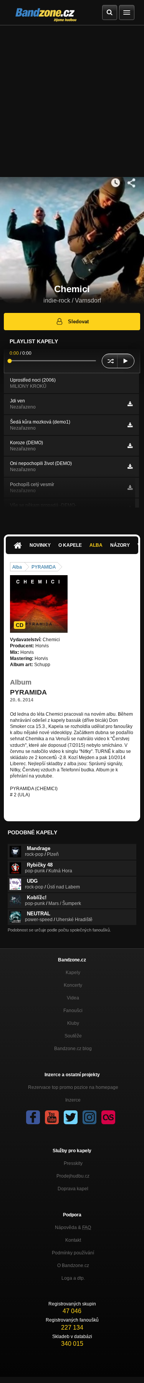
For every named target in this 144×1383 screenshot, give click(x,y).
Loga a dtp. (73, 1278)
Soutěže (73, 1036)
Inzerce (73, 1100)
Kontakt (73, 1240)
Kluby (73, 1023)
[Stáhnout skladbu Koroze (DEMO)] (130, 445)
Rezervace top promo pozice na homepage (73, 1087)
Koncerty (73, 985)
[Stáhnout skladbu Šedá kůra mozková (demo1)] (130, 425)
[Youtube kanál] (52, 1117)
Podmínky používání (73, 1253)
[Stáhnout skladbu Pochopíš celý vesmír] (130, 487)
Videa (73, 998)
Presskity (73, 1163)
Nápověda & (73, 1227)
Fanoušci (73, 1010)
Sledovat (78, 321)
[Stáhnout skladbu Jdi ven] (130, 404)
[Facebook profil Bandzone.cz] (33, 1117)
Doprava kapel (73, 1188)
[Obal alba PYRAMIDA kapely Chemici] (39, 604)
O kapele (70, 545)
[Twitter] (71, 1117)
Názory (120, 545)
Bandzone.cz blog (73, 1048)
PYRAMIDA (43, 567)
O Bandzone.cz (73, 1265)
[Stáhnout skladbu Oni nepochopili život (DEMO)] (130, 466)
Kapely (73, 972)
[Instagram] (89, 1117)
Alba (96, 545)
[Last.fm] (108, 1117)
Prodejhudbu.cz (72, 1176)
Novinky (40, 545)
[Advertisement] (72, 101)
